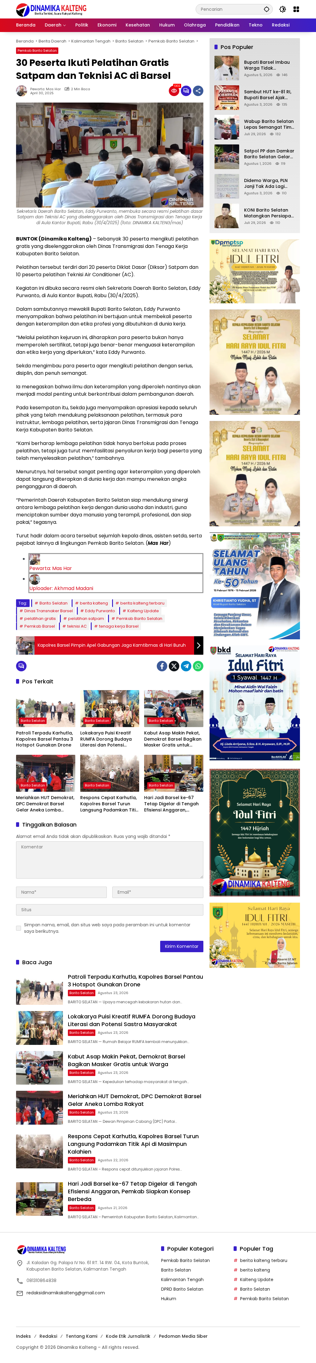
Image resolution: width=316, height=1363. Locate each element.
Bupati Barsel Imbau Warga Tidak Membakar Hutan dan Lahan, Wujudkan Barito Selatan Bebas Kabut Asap (268, 65)
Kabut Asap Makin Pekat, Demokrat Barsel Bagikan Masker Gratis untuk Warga (173, 739)
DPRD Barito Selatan (182, 1289)
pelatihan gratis (40, 618)
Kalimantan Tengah (182, 1279)
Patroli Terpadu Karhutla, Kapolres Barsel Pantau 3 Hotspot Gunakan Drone (44, 739)
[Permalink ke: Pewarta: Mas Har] (23, 90)
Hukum (168, 1299)
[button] (266, 9)
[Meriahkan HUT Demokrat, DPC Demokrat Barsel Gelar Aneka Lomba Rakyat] (45, 773)
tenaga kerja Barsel (119, 626)
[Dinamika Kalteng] (51, 10)
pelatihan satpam (86, 618)
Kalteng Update (143, 611)
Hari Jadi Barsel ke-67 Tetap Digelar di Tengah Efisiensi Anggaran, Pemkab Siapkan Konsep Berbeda (172, 804)
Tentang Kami (81, 1336)
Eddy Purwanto (100, 611)
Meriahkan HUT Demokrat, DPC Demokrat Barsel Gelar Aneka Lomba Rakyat (45, 804)
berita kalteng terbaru (142, 603)
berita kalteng (94, 603)
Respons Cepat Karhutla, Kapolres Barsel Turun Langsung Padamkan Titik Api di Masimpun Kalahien (109, 804)
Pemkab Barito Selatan (37, 50)
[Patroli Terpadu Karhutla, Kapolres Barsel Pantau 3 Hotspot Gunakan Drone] (45, 708)
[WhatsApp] (198, 666)
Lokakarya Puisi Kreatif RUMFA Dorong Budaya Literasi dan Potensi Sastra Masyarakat (106, 739)
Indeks (23, 1336)
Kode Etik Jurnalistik (128, 1336)
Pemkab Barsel (39, 626)
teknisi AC (77, 626)
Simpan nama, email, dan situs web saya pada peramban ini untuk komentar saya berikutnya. (107, 928)
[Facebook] (162, 666)
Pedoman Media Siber (183, 1336)
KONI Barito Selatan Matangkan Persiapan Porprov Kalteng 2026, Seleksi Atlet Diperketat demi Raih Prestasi (269, 213)
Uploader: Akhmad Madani (61, 588)
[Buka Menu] (296, 9)
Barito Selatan (54, 603)
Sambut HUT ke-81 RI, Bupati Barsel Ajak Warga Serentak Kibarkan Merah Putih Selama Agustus (268, 95)
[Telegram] (186, 666)
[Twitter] (174, 666)
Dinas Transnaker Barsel (48, 611)
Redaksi (48, 1336)
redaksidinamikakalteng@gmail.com (66, 1293)
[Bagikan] (198, 91)
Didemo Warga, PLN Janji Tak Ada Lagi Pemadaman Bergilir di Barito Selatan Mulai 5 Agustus (269, 184)
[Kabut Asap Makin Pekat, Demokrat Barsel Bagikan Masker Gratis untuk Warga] (173, 708)
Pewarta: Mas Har (45, 89)
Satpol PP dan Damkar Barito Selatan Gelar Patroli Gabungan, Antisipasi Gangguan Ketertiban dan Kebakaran (269, 154)
